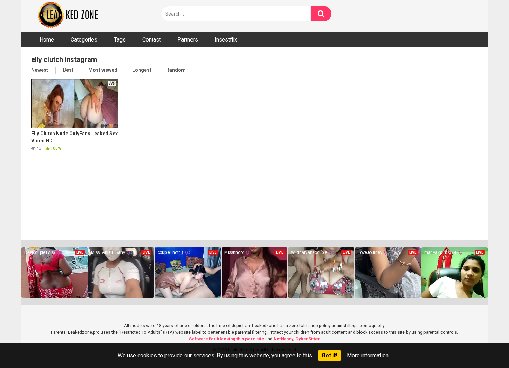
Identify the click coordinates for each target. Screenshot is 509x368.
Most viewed (102, 70)
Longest (141, 70)
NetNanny (283, 338)
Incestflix (226, 39)
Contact (151, 39)
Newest (39, 70)
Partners (187, 39)
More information (368, 355)
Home (46, 39)
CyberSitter (307, 338)
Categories (84, 39)
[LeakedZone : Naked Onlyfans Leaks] (72, 16)
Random (176, 70)
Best (68, 70)
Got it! (329, 355)
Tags (120, 39)
